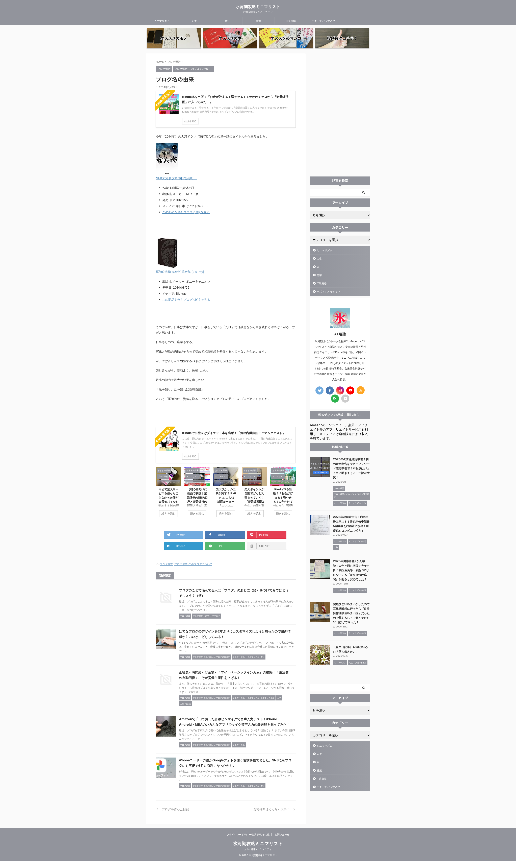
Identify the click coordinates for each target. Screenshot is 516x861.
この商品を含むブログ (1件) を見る (186, 212)
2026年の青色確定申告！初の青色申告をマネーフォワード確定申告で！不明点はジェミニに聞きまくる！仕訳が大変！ (351, 468)
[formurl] (345, 398)
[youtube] (350, 390)
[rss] (335, 398)
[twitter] (319, 390)
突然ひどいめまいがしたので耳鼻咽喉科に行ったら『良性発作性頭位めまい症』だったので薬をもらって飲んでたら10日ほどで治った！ (351, 613)
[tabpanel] (168, 494)
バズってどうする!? (323, 21)
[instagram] (340, 390)
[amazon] (361, 390)
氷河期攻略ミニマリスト (258, 6)
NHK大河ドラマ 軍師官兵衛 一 (176, 178)
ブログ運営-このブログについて (193, 564)
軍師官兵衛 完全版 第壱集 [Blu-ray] (180, 272)
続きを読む (168, 513)
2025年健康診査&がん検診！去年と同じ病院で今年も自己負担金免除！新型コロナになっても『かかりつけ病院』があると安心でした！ (351, 570)
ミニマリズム (162, 21)
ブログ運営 (166, 564)
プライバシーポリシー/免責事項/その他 (248, 834)
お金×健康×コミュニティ (258, 849)
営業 (258, 21)
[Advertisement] (340, 113)
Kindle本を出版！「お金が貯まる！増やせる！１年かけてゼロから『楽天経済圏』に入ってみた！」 (283, 501)
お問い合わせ (282, 834)
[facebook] (330, 390)
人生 (194, 21)
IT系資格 (291, 21)
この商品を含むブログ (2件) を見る (186, 300)
